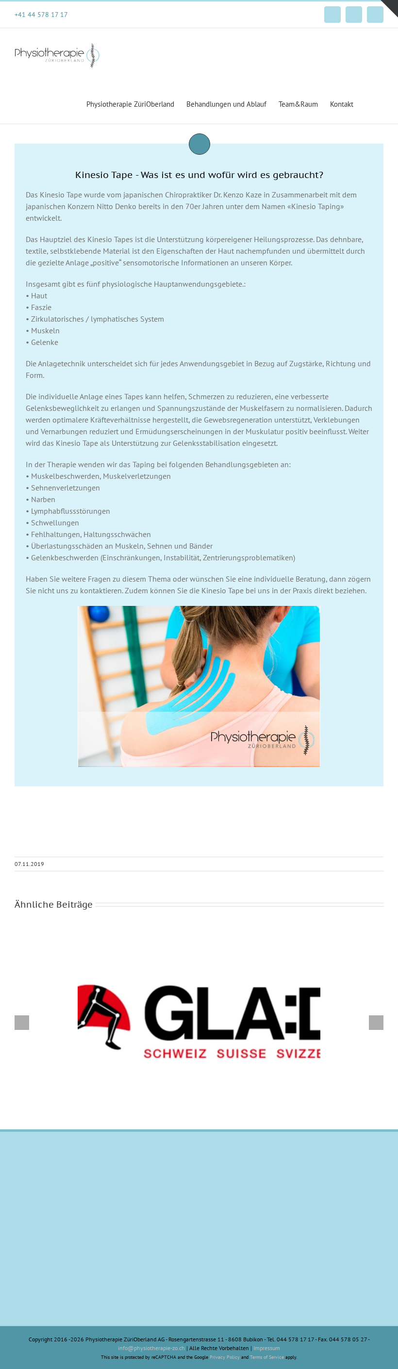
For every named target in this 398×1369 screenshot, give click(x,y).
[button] (368, 103)
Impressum (266, 1348)
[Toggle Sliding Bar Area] (389, 8)
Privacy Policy (225, 1357)
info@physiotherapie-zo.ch (151, 1348)
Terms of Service (267, 1357)
